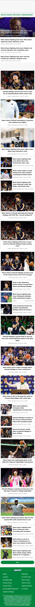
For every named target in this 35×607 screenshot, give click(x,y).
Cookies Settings (8, 592)
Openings (25, 574)
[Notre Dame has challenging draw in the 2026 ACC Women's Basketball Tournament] (17, 452)
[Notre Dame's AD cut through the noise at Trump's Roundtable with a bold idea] (17, 389)
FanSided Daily (7, 580)
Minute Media (10, 595)
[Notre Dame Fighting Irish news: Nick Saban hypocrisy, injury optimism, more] (17, 42)
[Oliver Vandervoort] (7, 35)
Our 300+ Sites (26, 577)
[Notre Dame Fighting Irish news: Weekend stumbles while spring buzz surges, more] (17, 297)
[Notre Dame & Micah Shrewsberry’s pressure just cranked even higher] (17, 113)
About (5, 574)
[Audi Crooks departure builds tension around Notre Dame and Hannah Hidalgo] (17, 286)
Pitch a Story (26, 580)
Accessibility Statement (10, 589)
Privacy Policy (7, 583)
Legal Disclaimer (27, 586)
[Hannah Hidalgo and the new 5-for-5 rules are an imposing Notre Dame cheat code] (17, 84)
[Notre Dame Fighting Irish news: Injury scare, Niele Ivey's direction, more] (17, 142)
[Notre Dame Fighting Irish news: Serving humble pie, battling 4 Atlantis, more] (17, 59)
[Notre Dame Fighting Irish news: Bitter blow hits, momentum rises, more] (17, 162)
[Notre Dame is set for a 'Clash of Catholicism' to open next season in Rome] (17, 542)
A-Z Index (25, 589)
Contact (5, 577)
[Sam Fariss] (16, 412)
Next (17, 562)
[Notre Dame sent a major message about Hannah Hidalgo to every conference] (17, 360)
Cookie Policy (7, 586)
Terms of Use (26, 583)
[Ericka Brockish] (17, 177)
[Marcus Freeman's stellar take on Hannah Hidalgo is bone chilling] (17, 433)
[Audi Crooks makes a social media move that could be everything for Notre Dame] (17, 174)
